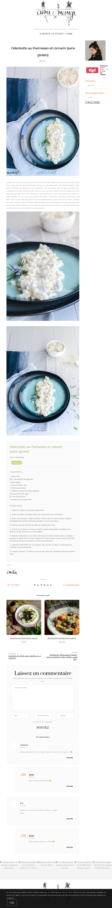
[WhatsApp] (47, 584)
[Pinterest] (41, 584)
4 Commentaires (72, 585)
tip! (92, 70)
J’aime (69, 33)
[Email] (44, 584)
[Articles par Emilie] (8, 585)
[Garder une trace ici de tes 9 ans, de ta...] (46, 870)
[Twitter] (38, 585)
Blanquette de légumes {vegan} (24, 638)
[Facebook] (35, 584)
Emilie (17, 585)
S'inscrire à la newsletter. (43, 722)
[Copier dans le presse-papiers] (51, 584)
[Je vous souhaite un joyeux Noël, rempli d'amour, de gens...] (84, 870)
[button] (10, 624)
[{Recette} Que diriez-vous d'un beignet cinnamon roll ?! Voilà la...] (28, 870)
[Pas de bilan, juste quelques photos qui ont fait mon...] (65, 870)
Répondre (69, 758)
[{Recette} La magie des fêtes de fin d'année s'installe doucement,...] (102, 870)
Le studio (58, 33)
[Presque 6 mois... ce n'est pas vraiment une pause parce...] (9, 870)
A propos (44, 33)
